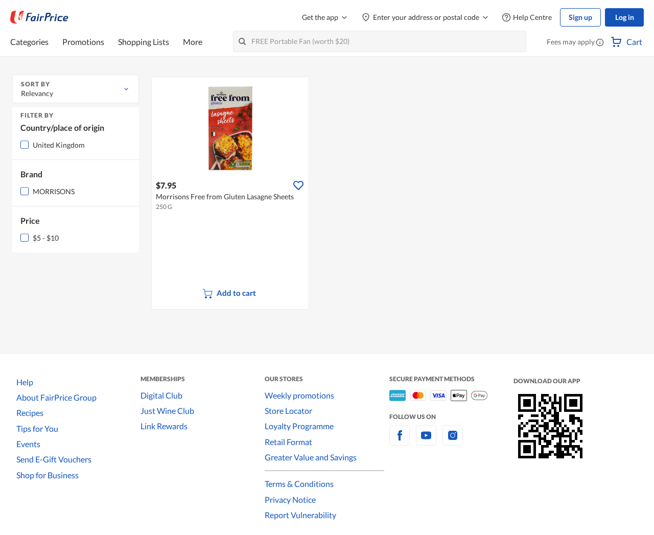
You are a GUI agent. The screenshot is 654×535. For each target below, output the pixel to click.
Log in (624, 17)
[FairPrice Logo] (39, 17)
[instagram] (452, 441)
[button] (600, 43)
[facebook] (399, 441)
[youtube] (426, 441)
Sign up (580, 17)
